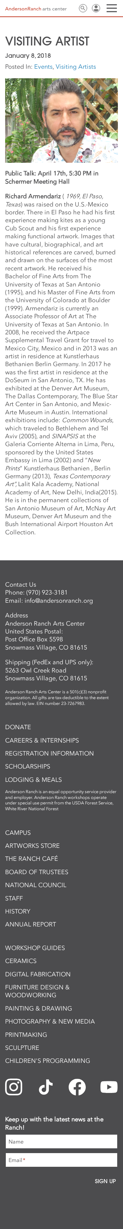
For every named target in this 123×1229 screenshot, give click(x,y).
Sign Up (105, 1181)
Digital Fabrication (38, 974)
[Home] (36, 8)
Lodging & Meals (33, 780)
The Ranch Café (31, 859)
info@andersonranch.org (59, 600)
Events (43, 66)
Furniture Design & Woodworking (37, 991)
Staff (14, 898)
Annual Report (30, 924)
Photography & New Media (50, 1021)
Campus (18, 833)
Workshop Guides (35, 948)
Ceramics (21, 961)
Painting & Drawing (38, 1008)
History (17, 911)
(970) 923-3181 (47, 592)
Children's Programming (47, 1061)
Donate (18, 727)
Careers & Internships (42, 740)
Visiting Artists (76, 66)
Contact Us (70, 8)
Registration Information (49, 753)
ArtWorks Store (32, 846)
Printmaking (26, 1035)
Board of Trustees (36, 872)
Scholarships (27, 766)
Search (83, 8)
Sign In (96, 8)
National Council (35, 885)
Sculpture (22, 1048)
